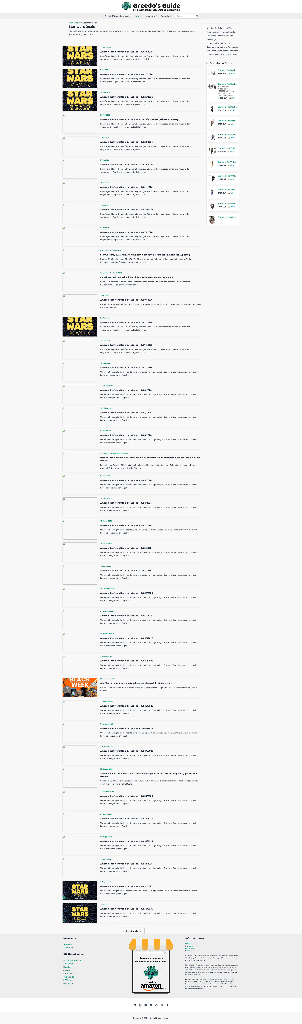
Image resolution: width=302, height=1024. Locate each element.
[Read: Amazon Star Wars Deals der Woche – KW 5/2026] (80, 484)
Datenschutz (189, 948)
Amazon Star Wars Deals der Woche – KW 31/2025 (126, 886)
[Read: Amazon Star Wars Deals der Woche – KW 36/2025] (80, 800)
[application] (130, 16)
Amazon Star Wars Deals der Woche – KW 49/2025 (126, 661)
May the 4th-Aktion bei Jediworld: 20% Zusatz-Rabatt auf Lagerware (136, 277)
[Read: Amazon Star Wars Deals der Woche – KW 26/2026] (80, 101)
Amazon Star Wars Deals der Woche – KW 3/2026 (125, 525)
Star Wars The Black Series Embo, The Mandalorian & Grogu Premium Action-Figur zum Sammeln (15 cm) (227, 107)
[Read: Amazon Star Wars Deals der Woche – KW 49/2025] (80, 665)
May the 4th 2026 (115, 250)
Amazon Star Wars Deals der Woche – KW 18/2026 (126, 300)
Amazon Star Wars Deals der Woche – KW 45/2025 (126, 728)
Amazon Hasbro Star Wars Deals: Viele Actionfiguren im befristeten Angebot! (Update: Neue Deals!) (149, 775)
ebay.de (67, 970)
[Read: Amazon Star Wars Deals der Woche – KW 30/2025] (80, 913)
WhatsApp (68, 947)
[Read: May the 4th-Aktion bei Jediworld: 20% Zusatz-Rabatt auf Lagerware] (80, 281)
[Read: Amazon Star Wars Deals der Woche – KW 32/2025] (80, 868)
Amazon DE (68, 963)
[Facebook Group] (140, 1005)
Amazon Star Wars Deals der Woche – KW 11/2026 (126, 367)
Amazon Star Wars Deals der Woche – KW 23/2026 (126, 142)
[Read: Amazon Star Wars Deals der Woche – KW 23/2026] (80, 146)
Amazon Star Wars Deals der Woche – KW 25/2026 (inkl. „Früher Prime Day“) (140, 119)
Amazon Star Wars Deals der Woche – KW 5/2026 (126, 480)
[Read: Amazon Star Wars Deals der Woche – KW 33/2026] (80, 56)
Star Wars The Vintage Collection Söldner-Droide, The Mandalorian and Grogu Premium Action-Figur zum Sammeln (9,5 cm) (227, 176)
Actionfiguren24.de (72, 960)
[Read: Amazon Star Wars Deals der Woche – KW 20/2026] (80, 214)
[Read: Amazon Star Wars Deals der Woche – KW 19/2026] (80, 236)
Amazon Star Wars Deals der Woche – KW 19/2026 (126, 232)
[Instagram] (145, 1005)
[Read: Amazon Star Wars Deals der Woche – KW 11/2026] (80, 371)
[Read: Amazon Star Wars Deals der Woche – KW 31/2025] (80, 890)
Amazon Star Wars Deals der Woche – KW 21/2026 (126, 187)
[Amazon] (167, 1005)
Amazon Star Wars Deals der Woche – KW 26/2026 (126, 97)
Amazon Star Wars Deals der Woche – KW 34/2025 (126, 841)
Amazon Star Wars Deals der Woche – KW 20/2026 (126, 210)
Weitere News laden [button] (132, 931)
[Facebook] (135, 1005)
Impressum (189, 946)
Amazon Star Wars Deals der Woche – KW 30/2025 (126, 909)
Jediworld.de (69, 977)
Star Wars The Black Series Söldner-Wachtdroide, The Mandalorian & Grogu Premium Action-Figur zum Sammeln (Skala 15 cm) (227, 121)
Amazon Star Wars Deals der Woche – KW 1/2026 (125, 570)
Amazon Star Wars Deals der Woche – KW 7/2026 (125, 413)
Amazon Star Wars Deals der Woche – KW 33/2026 (126, 52)
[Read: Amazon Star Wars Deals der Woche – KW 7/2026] (80, 417)
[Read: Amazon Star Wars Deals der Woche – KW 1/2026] (80, 574)
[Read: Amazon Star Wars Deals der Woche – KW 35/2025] (80, 823)
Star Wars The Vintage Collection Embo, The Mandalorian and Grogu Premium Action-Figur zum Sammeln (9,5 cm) (227, 148)
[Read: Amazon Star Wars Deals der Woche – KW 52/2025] (80, 597)
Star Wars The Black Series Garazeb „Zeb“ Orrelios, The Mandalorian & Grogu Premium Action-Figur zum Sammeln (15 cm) (227, 134)
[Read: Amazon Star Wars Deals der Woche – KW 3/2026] (80, 529)
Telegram (67, 944)
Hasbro (125, 453)
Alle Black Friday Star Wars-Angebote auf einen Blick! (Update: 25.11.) (136, 683)
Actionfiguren (117, 453)
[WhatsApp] (156, 1005)
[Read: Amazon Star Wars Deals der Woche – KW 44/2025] (80, 755)
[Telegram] (151, 1005)
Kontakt (188, 944)
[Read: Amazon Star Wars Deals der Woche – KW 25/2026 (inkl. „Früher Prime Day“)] (80, 123)
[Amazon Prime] (231, 73)
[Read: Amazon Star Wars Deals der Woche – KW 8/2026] (80, 394)
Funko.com (68, 973)
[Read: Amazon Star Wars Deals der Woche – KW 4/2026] (80, 507)
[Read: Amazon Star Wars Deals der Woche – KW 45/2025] (80, 732)
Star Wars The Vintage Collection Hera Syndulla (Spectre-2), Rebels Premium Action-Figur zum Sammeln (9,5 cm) (227, 162)
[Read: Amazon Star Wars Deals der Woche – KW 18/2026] (80, 304)
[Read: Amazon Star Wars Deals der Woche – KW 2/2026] (80, 552)
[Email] (162, 1005)
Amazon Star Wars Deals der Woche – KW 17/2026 (126, 322)
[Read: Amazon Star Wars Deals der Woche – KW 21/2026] (80, 191)
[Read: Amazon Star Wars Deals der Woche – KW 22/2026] (80, 169)
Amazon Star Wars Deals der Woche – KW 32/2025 (126, 864)
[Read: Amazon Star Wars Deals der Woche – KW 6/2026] (80, 439)
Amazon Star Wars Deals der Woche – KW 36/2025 (126, 796)
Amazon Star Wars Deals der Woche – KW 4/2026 (126, 503)
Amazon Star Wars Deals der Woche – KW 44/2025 (126, 751)
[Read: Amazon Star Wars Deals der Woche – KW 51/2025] (80, 620)
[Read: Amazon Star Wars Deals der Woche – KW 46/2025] (80, 710)
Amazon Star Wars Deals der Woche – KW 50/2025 (126, 638)
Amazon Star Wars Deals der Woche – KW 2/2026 (125, 548)
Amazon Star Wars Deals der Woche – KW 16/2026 (126, 345)
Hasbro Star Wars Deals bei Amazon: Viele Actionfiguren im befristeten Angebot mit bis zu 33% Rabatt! (150, 459)
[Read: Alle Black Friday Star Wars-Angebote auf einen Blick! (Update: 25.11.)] (80, 687)
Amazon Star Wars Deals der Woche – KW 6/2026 (126, 435)
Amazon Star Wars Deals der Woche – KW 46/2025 (126, 706)
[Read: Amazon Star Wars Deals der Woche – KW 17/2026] (80, 326)
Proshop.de (68, 983)
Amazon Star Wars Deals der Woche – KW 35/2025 (126, 818)
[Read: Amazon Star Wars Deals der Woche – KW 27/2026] (80, 78)
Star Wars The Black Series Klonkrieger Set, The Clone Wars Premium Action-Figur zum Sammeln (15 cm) (227, 70)
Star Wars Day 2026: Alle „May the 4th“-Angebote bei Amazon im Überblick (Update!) (145, 255)
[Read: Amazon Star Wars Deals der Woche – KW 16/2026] (80, 349)
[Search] (197, 16)
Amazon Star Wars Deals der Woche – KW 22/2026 (126, 164)
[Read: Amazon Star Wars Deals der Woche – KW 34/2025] (80, 845)
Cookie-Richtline (190, 951)
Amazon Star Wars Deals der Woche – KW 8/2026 (126, 390)
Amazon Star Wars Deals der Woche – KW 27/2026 (126, 74)
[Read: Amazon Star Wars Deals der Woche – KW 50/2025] (80, 642)
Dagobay (67, 967)
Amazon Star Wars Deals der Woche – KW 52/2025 (126, 593)
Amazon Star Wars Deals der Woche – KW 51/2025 (126, 616)
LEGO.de (67, 980)
